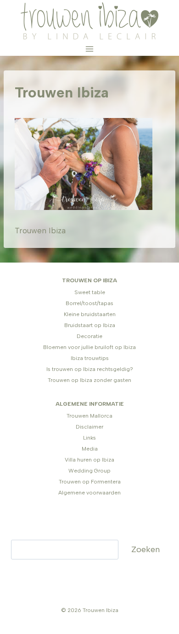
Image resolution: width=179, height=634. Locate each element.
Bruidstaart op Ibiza (89, 325)
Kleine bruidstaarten (90, 314)
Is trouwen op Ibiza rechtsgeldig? (89, 369)
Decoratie (89, 336)
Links (89, 438)
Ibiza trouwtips (90, 358)
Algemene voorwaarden (89, 492)
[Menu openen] (89, 49)
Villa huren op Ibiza (89, 460)
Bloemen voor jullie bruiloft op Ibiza (89, 347)
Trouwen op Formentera (90, 481)
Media (90, 449)
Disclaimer (89, 427)
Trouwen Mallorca (89, 416)
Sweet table (89, 292)
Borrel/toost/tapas (89, 303)
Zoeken (145, 549)
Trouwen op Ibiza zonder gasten (89, 380)
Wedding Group (89, 470)
